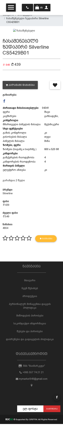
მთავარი (29, 280)
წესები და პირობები (30, 331)
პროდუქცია (29, 296)
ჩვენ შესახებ (30, 288)
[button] (4, 101)
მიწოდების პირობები (29, 315)
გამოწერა (52, 409)
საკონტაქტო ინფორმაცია (29, 323)
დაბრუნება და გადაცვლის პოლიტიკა (30, 339)
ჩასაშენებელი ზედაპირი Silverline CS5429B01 (27, 20)
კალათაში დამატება (22, 85)
